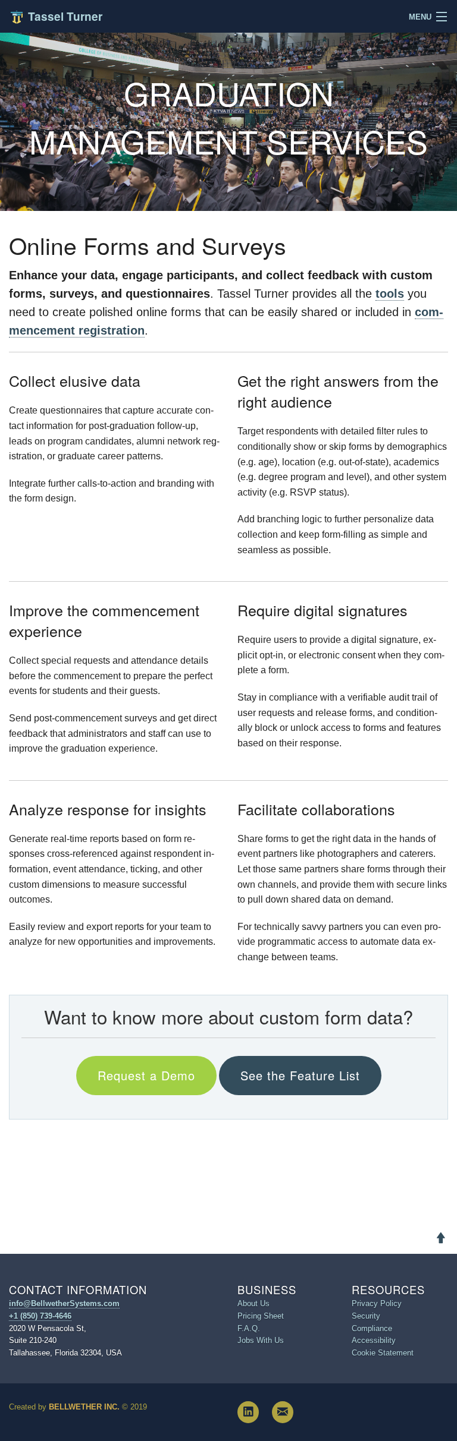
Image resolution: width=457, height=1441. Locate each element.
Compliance (372, 1328)
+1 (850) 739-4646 (40, 1315)
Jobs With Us (260, 1340)
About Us (253, 1303)
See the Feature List (300, 1075)
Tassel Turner (63, 16)
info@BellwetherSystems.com (64, 1303)
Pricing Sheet (260, 1315)
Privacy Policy (377, 1303)
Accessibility (374, 1340)
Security (366, 1315)
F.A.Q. (248, 1328)
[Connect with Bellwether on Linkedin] (248, 1412)
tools (389, 293)
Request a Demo (146, 1075)
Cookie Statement (383, 1352)
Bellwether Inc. (84, 1406)
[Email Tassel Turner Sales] (282, 1412)
